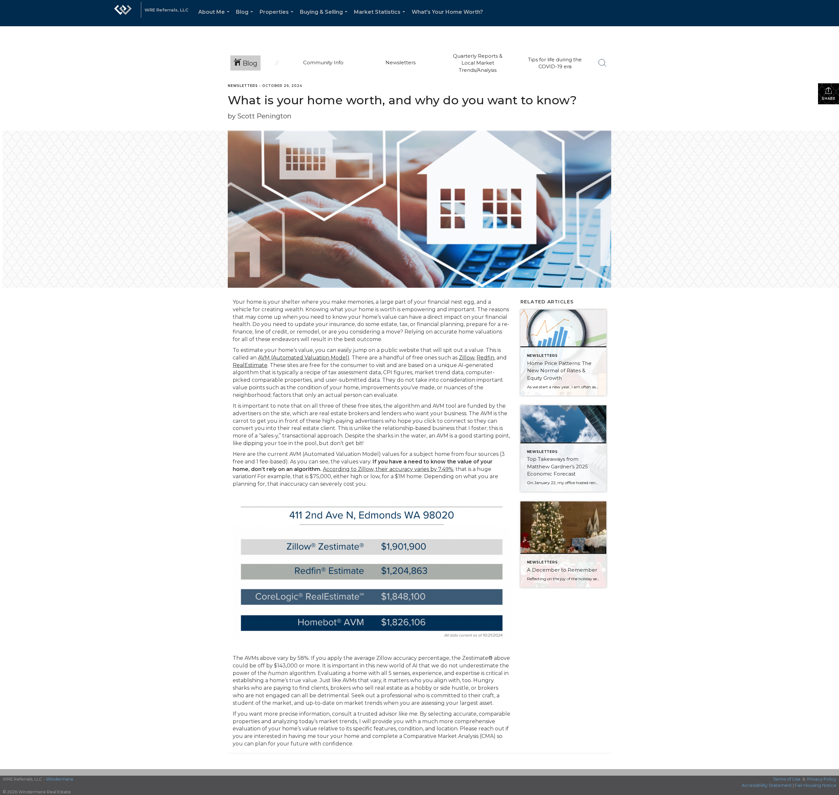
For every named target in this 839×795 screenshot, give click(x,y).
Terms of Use (786, 779)
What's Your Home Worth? (447, 12)
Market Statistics (381, 17)
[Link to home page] (123, 13)
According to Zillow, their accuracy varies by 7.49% (388, 469)
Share (828, 98)
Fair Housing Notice (815, 785)
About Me (215, 17)
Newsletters (243, 86)
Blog (246, 17)
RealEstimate (250, 365)
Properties (278, 17)
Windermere (59, 779)
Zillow (466, 358)
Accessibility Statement (767, 785)
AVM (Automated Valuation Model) (303, 358)
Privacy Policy (821, 779)
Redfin (485, 358)
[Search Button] (602, 63)
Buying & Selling (325, 17)
